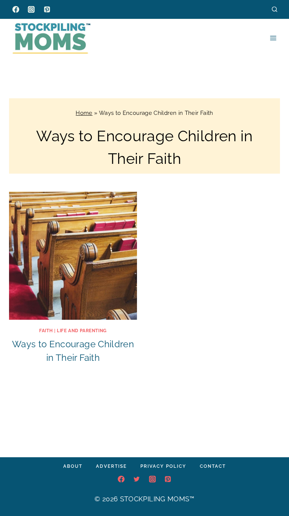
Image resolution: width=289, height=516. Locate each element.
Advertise (111, 466)
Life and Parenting (82, 330)
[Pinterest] (47, 9)
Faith (46, 330)
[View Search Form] (274, 9)
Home (84, 113)
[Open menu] (273, 38)
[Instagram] (31, 9)
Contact (213, 466)
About (72, 466)
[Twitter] (136, 479)
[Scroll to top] (272, 487)
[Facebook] (16, 9)
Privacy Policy (163, 466)
